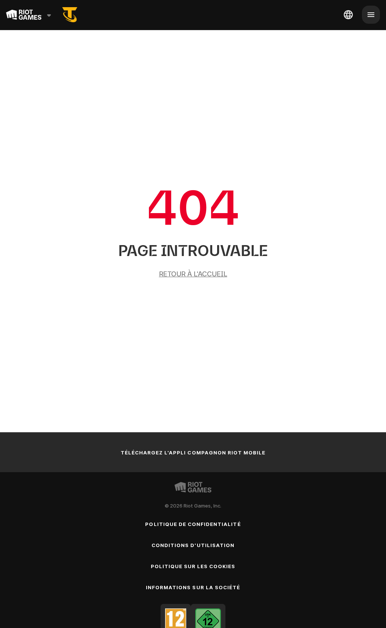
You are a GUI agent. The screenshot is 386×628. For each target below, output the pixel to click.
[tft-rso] (69, 14)
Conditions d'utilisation (193, 545)
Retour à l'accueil (193, 274)
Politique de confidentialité (192, 524)
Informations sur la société (193, 587)
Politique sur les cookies (193, 566)
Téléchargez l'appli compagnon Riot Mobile (193, 453)
